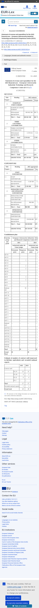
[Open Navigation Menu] (3, 21)
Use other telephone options (10, 501)
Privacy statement (7, 449)
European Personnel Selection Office (12, 563)
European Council (7, 535)
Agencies (4, 567)
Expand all (26, 52)
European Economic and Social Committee (14, 550)
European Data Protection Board (11, 561)
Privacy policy (6, 522)
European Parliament (8, 533)
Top (5, 406)
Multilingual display (10, 60)
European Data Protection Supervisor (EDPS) (14, 559)
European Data (6, 467)
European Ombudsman (8, 556)
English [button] (35, 8)
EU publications (6, 476)
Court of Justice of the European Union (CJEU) (15, 542)
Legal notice (5, 442)
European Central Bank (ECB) (10, 544)
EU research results (7, 471)
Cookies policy (6, 444)
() (31, 87)
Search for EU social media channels (12, 512)
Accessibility (5, 446)
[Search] (36, 21)
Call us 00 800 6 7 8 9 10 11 (9, 499)
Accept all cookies (13, 598)
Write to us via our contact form (11, 503)
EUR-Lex (7, 12)
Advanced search (33, 27)
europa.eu (15, 491)
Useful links (5, 460)
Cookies (4, 526)
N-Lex (3, 480)
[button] (19, 606)
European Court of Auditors (9, 546)
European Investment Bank (9, 554)
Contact (4, 433)
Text (5, 64)
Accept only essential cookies (17, 603)
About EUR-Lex (6, 456)
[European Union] (6, 488)
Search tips (13, 25)
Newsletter (5, 458)
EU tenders (5, 469)
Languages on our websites (10, 520)
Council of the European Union (10, 537)
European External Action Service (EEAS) (13, 548)
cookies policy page (14, 587)
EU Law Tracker (6, 482)
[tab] (20, 55)
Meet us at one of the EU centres (11, 505)
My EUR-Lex (27, 8)
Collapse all (34, 52)
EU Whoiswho (6, 474)
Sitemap (4, 435)
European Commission (8, 540)
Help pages (5, 431)
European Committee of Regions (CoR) (13, 552)
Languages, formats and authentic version (17, 55)
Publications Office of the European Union (13, 565)
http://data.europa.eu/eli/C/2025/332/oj (14, 43)
